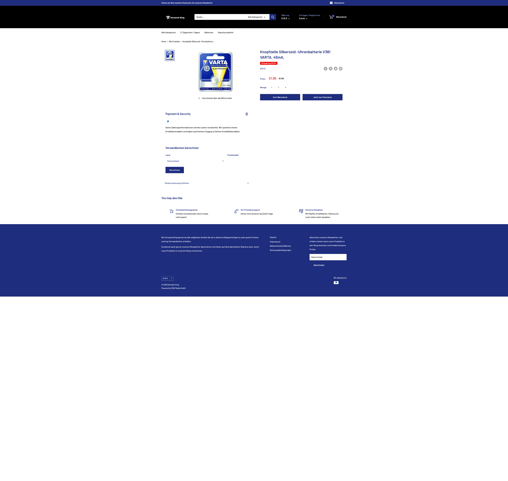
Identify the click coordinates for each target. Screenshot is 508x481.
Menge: (263, 87)
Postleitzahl (233, 155)
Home (163, 41)
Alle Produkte (174, 41)
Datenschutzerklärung (280, 246)
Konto (302, 18)
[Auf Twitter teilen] (335, 68)
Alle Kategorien (168, 32)
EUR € (165, 278)
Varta (263, 69)
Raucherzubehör (225, 32)
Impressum (275, 241)
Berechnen (174, 170)
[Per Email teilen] (341, 68)
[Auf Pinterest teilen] (330, 68)
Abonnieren (339, 3)
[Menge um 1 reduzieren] (271, 87)
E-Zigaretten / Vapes (190, 32)
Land (167, 155)
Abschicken (319, 265)
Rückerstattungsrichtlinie (177, 183)
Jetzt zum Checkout (322, 97)
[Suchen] (272, 17)
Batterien (209, 32)
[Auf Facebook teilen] (325, 68)
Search (273, 237)
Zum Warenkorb (280, 97)
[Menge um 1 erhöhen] (285, 87)
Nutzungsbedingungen (280, 250)
